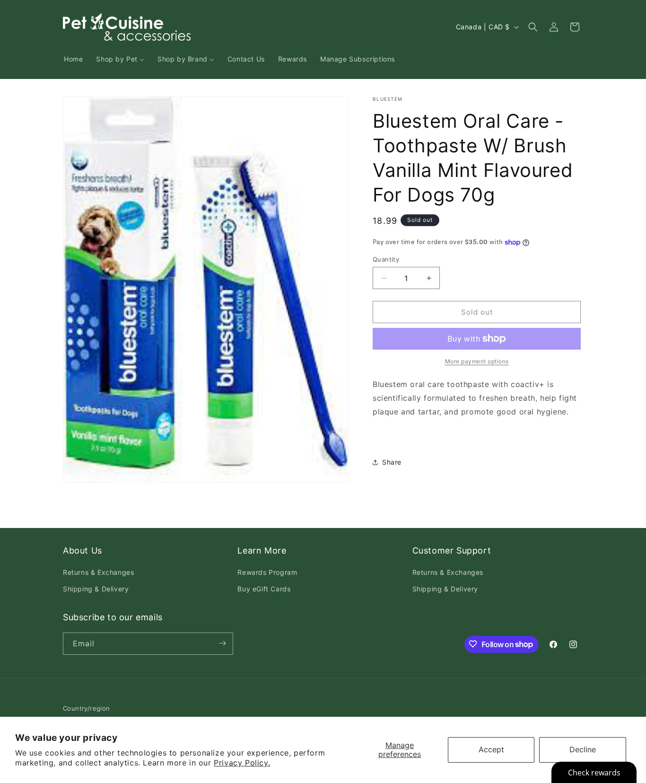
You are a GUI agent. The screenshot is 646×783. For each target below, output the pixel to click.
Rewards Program (267, 573)
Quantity (386, 259)
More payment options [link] (477, 361)
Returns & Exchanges (98, 573)
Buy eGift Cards (263, 589)
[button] (533, 27)
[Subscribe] (222, 643)
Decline (582, 749)
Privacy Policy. (242, 762)
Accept (491, 749)
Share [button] (392, 462)
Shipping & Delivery (96, 589)
